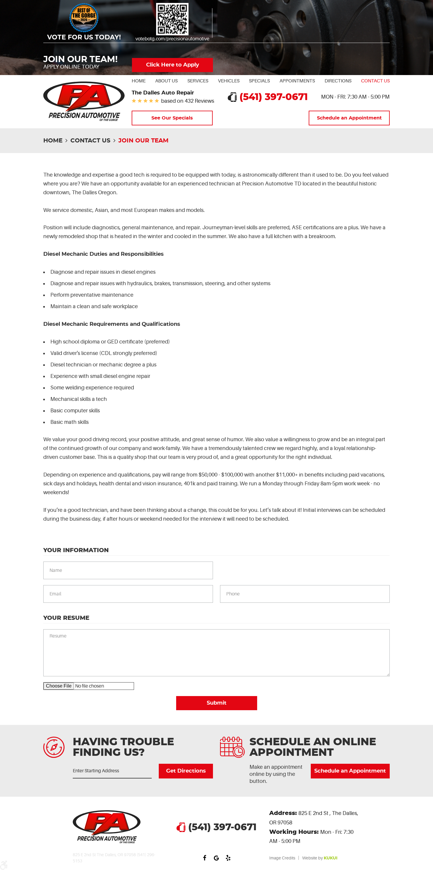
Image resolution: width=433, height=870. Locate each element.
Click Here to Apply (172, 65)
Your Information (76, 550)
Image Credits (282, 858)
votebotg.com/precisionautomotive (172, 38)
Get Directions (186, 771)
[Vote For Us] (172, 19)
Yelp (228, 858)
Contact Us (375, 81)
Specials (259, 81)
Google (216, 858)
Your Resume (66, 618)
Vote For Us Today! (84, 37)
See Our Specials (172, 118)
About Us (166, 81)
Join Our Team (143, 141)
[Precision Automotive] (84, 101)
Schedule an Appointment (349, 118)
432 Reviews (199, 101)
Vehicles (228, 81)
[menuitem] (139, 81)
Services (197, 81)
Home (139, 81)
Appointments (297, 81)
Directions (338, 81)
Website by (320, 858)
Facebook (205, 858)
